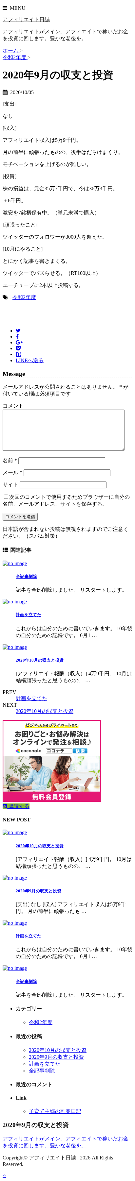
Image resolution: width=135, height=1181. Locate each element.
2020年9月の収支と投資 (38, 890)
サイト (10, 484)
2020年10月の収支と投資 (40, 660)
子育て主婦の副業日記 (55, 1111)
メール (12, 472)
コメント (13, 406)
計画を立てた (28, 614)
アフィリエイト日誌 (26, 19)
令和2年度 (24, 297)
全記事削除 (26, 576)
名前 (10, 460)
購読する (18, 806)
